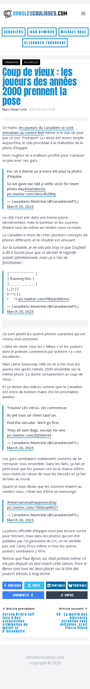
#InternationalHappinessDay (32, 502)
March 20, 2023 (20, 206)
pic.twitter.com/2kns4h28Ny (31, 193)
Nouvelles (31, 62)
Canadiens (14, 32)
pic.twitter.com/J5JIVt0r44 (29, 435)
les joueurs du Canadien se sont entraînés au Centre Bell (38, 130)
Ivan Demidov (42, 32)
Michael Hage (73, 32)
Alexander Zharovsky (45, 42)
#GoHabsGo (34, 188)
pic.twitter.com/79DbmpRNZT (32, 507)
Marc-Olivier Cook (14, 109)
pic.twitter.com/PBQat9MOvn (43, 298)
